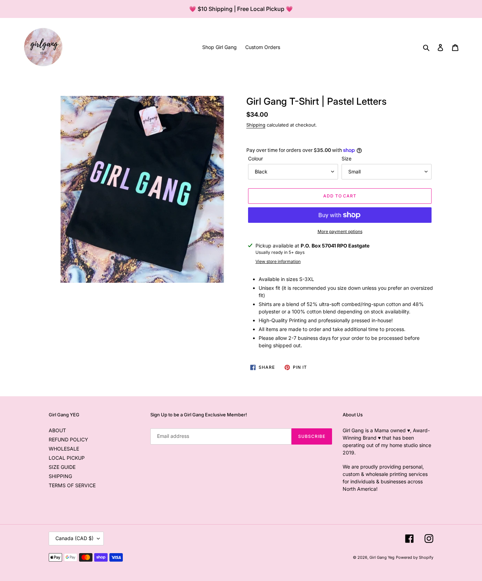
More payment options (340, 231)
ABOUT (57, 430)
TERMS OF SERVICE (72, 485)
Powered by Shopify (414, 557)
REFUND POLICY (68, 439)
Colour (255, 158)
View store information (278, 261)
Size (346, 158)
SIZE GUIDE (62, 467)
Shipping (255, 125)
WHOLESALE (64, 449)
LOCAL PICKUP (67, 458)
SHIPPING (60, 476)
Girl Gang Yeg (381, 557)
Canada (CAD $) (74, 538)
